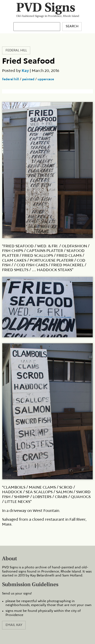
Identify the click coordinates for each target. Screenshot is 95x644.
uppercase (46, 79)
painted (28, 79)
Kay (25, 71)
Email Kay (14, 625)
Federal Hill (16, 50)
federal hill (10, 79)
